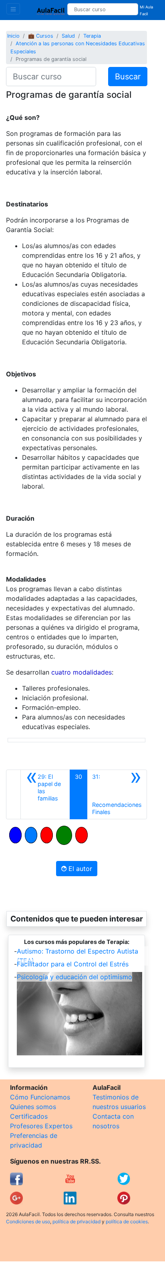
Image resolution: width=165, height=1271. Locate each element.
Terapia (92, 36)
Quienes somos (33, 1107)
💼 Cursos (40, 36)
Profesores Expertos (41, 1126)
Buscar (128, 76)
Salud (68, 36)
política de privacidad (76, 1221)
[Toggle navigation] (13, 8)
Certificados (29, 1116)
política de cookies (127, 1221)
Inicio (13, 36)
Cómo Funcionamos (40, 1097)
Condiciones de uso (28, 1221)
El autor (79, 869)
